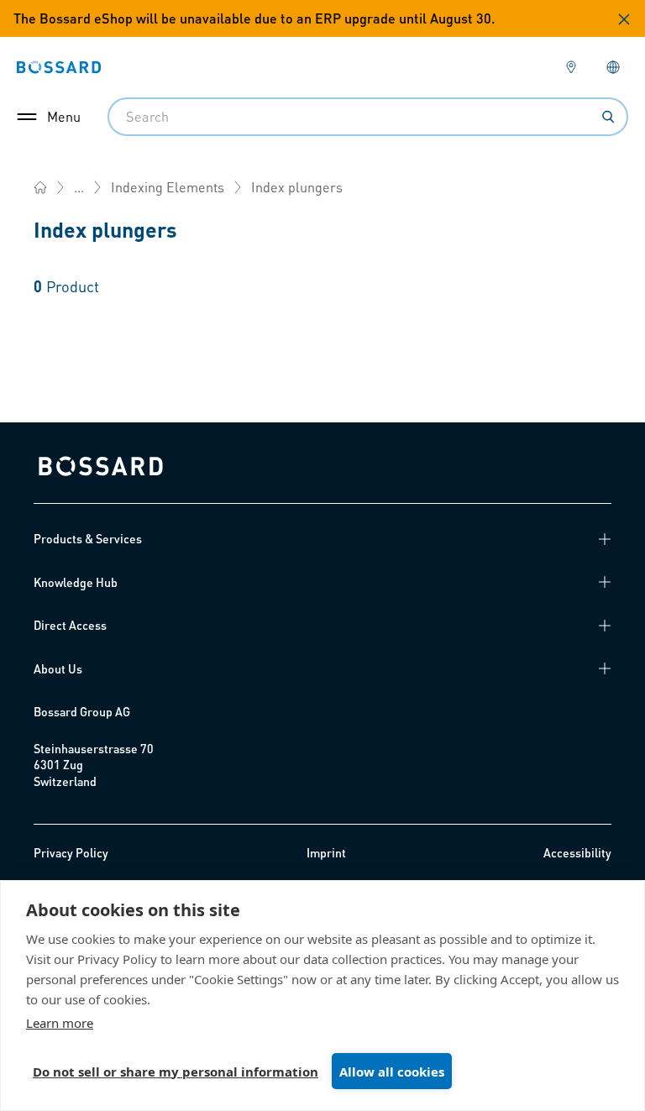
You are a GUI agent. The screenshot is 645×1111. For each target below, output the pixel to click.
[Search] (608, 116)
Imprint (326, 852)
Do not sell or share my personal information (175, 1071)
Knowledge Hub (76, 582)
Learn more (59, 1022)
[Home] (40, 187)
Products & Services (88, 538)
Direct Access (70, 624)
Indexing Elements (167, 187)
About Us (58, 668)
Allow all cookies (391, 1071)
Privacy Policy (71, 852)
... (79, 187)
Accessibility (577, 852)
